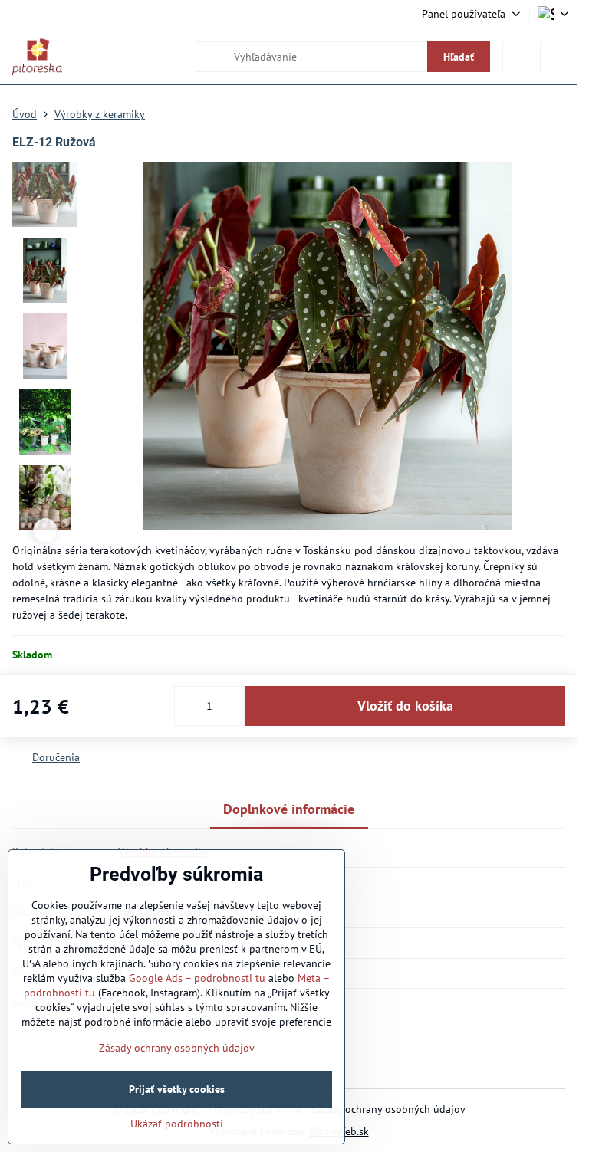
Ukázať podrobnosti (176, 1124)
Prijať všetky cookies (177, 1089)
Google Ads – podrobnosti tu (197, 978)
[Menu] (559, 56)
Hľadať (458, 57)
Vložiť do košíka (405, 705)
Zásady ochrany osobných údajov (388, 1109)
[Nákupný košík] (521, 56)
